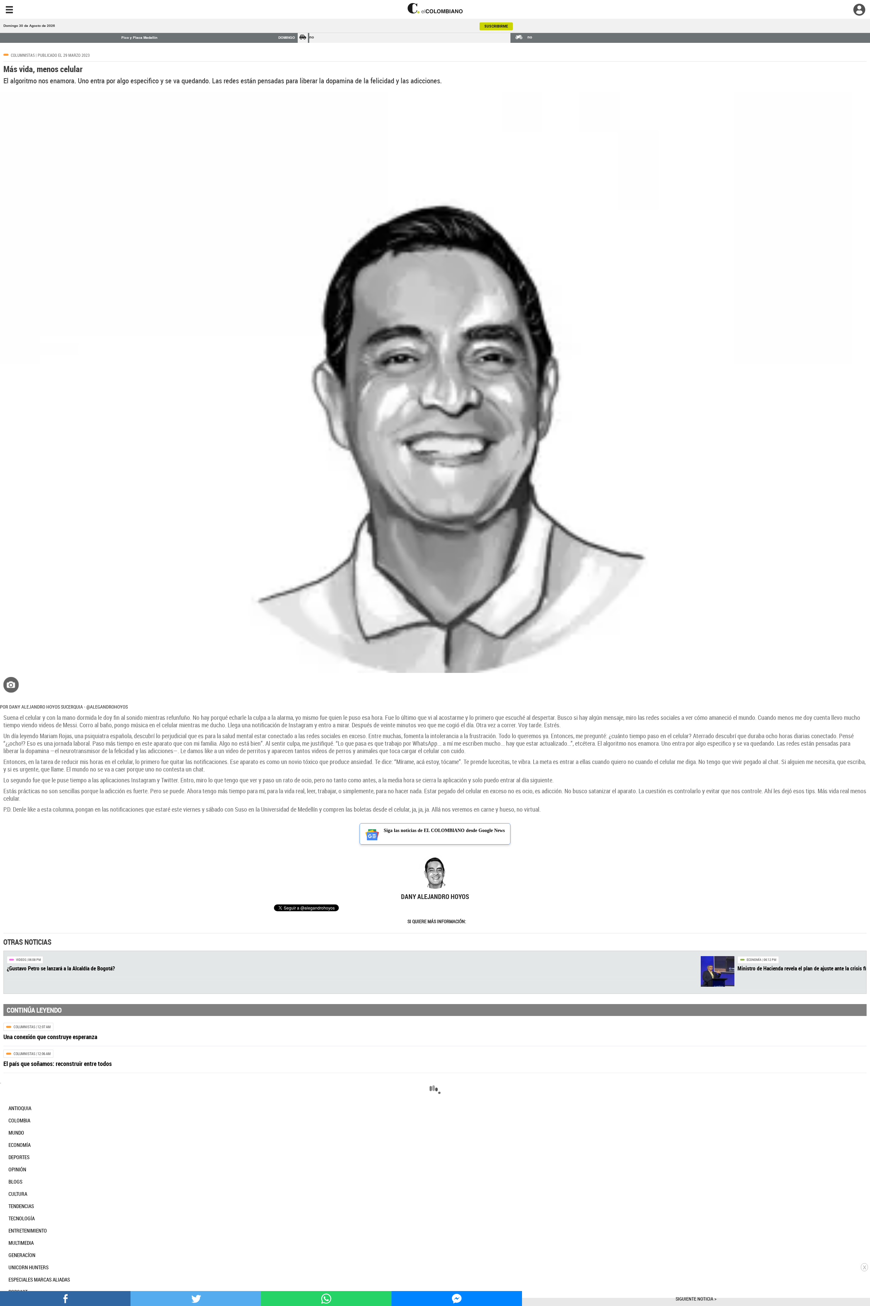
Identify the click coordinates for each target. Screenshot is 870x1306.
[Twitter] (195, 1298)
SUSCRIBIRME (496, 26)
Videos (21, 959)
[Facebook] (65, 1298)
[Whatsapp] (326, 1298)
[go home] (435, 8)
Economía (754, 959)
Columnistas (23, 55)
